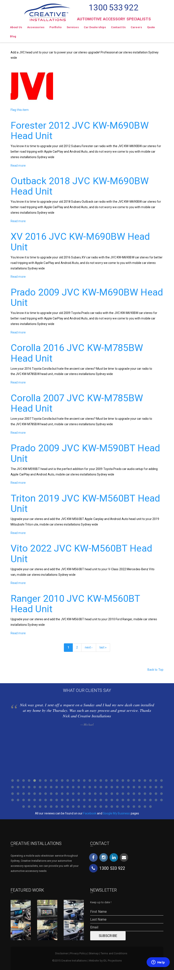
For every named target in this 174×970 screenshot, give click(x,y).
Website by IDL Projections (105, 960)
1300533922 (113, 8)
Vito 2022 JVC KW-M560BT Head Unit (81, 553)
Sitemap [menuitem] (94, 953)
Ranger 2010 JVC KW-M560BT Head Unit (75, 604)
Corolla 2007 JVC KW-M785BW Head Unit (77, 403)
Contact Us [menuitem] (118, 27)
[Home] (47, 10)
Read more (18, 165)
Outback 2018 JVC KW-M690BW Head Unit (80, 186)
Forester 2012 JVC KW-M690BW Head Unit (80, 131)
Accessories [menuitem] (35, 27)
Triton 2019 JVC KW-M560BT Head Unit (85, 503)
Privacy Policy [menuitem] (78, 953)
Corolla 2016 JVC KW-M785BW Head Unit (77, 353)
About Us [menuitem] (16, 27)
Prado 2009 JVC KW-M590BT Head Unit (85, 453)
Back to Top (155, 669)
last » (103, 647)
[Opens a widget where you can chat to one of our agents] (158, 962)
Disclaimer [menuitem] (61, 953)
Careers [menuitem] (136, 27)
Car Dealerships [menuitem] (95, 27)
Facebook (89, 813)
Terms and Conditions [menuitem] (114, 953)
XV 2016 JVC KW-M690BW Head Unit (80, 242)
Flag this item (20, 109)
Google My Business (116, 813)
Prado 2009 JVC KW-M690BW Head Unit (87, 297)
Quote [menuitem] (151, 27)
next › (89, 647)
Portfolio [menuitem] (55, 27)
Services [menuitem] (73, 27)
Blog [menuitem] (13, 36)
